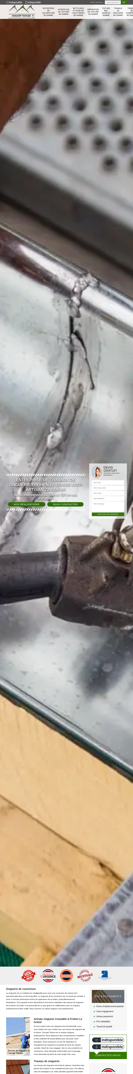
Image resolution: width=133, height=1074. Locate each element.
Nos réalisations (26, 504)
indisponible (15, 2)
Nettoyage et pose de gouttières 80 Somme (78, 11)
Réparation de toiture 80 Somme (93, 11)
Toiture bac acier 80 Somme (106, 11)
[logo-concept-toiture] (21, 12)
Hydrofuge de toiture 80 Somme (63, 11)
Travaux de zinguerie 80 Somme (118, 11)
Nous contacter (65, 504)
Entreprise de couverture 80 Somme (48, 11)
